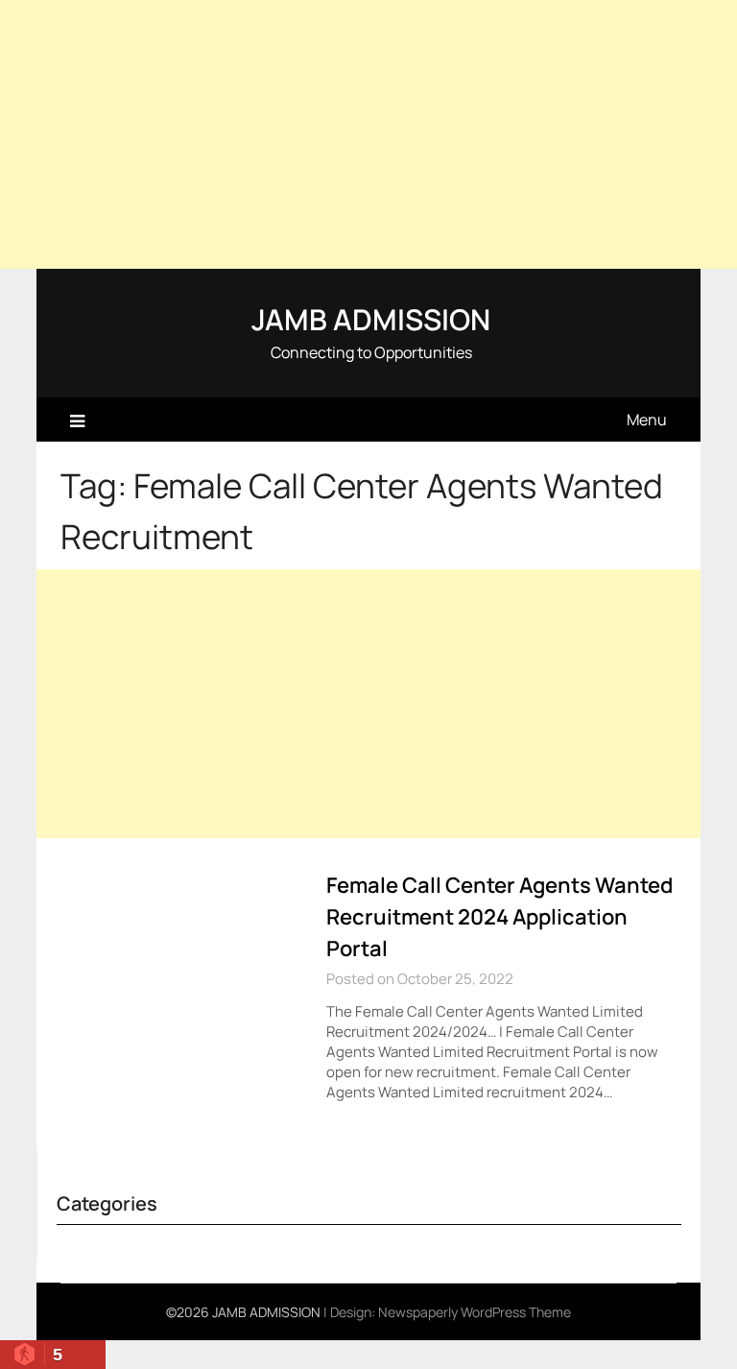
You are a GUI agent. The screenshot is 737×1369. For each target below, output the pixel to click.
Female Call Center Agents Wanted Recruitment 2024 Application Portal (499, 917)
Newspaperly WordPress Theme (474, 1312)
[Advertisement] (368, 134)
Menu (647, 419)
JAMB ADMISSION (370, 319)
